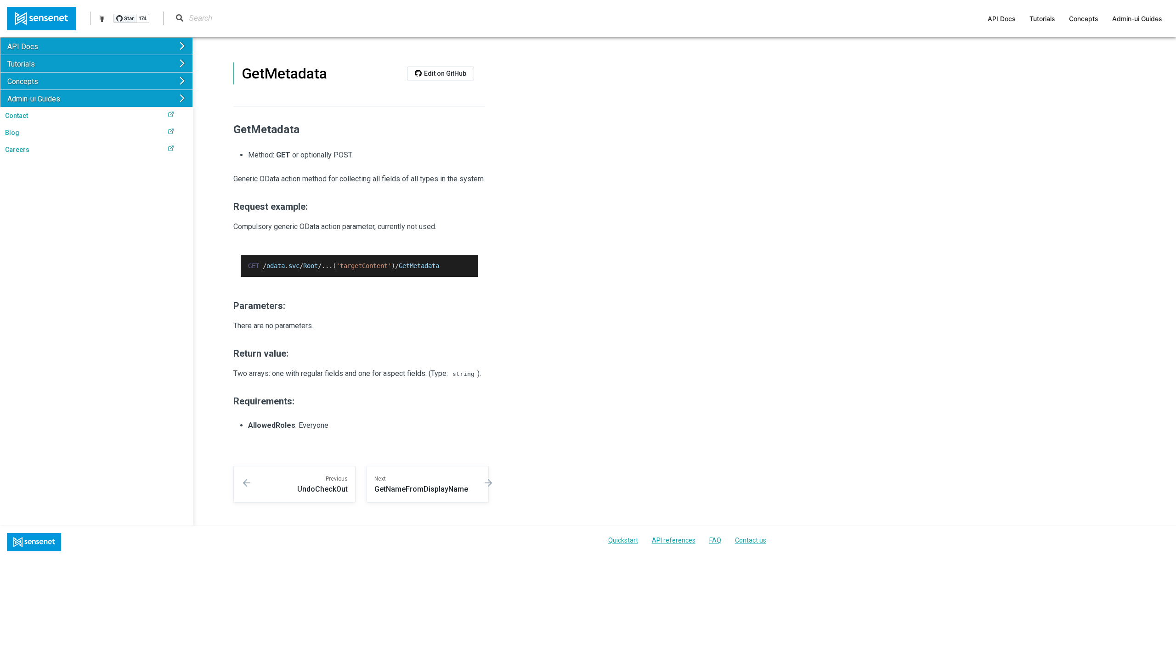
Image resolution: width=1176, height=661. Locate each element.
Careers (17, 149)
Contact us (750, 540)
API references (673, 540)
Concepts (1083, 19)
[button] (96, 46)
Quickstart (623, 540)
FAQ (715, 540)
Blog (12, 132)
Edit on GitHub (445, 73)
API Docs (1002, 19)
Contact (16, 115)
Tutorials (1042, 19)
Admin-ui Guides (1137, 19)
